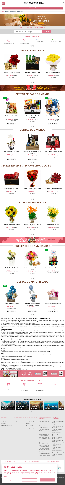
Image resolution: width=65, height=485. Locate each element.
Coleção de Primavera (18, 421)
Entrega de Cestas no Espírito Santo (56, 433)
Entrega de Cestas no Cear (56, 448)
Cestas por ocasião (24, 43)
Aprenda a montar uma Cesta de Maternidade (44, 446)
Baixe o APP (32, 8)
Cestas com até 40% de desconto (44, 424)
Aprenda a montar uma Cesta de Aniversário (44, 443)
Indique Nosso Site (5, 427)
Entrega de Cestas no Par (58, 443)
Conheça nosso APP (43, 427)
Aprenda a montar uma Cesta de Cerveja (44, 441)
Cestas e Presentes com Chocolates (26, 165)
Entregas (28, 423)
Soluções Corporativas (5, 421)
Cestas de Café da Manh (32, 94)
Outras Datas (16, 420)
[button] (31, 24)
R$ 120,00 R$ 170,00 (40, 389)
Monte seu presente (9, 43)
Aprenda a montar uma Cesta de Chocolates (44, 451)
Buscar (46, 31)
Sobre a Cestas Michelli (6, 420)
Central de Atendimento (31, 421)
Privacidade (3, 423)
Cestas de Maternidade (32, 281)
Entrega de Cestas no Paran (56, 435)
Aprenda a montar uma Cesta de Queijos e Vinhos (45, 438)
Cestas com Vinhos (32, 130)
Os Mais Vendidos (32, 50)
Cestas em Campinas (20, 407)
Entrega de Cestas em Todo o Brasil (58, 422)
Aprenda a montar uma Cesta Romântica (44, 432)
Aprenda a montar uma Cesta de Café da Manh (44, 449)
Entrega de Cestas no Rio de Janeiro (57, 427)
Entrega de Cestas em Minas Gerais (57, 430)
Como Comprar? (30, 428)
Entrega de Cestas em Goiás (57, 455)
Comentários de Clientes (44, 453)
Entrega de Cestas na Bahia (58, 452)
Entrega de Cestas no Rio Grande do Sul (57, 441)
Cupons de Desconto (43, 425)
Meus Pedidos (29, 425)
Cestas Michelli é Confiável (6, 425)
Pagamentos (3, 428)
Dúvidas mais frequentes (31, 420)
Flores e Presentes (32, 202)
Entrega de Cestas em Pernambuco (57, 451)
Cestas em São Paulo (7, 407)
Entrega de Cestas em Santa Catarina (57, 438)
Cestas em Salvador (34, 407)
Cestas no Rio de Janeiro (51, 407)
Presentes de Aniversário (32, 246)
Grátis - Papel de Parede (44, 455)
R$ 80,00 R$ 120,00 (24, 389)
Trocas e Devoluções (31, 427)
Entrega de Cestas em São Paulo (58, 424)
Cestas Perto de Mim (32, 399)
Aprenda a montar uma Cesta (44, 430)
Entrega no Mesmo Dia (44, 421)
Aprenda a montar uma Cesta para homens (44, 435)
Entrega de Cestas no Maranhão (56, 445)
